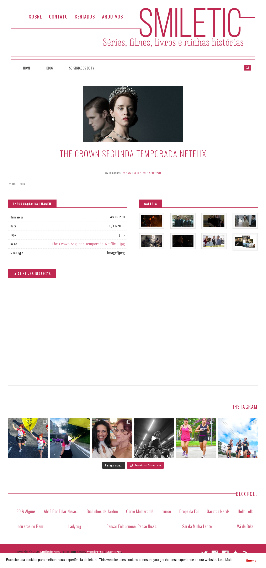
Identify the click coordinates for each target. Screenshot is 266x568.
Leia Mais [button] (225, 560)
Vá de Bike (245, 526)
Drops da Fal (188, 511)
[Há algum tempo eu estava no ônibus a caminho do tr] (28, 438)
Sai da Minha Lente (197, 526)
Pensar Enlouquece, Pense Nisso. (131, 526)
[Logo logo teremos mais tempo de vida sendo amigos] (112, 438)
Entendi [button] (251, 560)
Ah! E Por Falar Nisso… (61, 511)
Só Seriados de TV (81, 68)
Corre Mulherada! (139, 511)
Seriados (85, 16)
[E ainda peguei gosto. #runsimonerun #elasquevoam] (154, 438)
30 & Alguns (26, 511)
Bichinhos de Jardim (102, 511)
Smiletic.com (50, 552)
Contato (58, 16)
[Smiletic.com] (133, 34)
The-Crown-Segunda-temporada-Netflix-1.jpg (88, 244)
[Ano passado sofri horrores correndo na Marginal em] (238, 438)
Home (26, 68)
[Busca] (247, 67)
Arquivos (112, 16)
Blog (49, 68)
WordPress (95, 552)
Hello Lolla (246, 511)
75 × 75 (126, 173)
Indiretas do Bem (29, 526)
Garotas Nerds (218, 511)
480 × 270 (155, 173)
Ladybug (74, 526)
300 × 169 (139, 173)
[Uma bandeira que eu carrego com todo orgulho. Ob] (70, 438)
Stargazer (113, 552)
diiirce (166, 511)
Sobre (35, 16)
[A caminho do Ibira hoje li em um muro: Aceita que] (196, 438)
